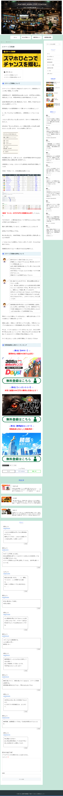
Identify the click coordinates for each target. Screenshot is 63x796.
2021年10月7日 (6, 734)
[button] (59, 44)
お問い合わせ (49, 73)
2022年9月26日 (5, 597)
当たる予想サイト (50, 56)
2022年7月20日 (6, 614)
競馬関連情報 (49, 62)
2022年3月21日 (5, 676)
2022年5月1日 (6, 655)
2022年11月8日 (6, 573)
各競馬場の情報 (50, 67)
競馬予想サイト (6, 465)
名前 (3, 773)
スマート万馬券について (11, 75)
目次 (7, 72)
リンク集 (49, 70)
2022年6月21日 (5, 636)
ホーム (48, 53)
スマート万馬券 (13, 465)
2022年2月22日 (6, 696)
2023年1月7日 (5, 549)
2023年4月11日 (6, 528)
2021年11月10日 (5, 717)
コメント (5, 757)
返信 (26, 543)
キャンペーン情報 (50, 65)
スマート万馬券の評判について (13, 77)
